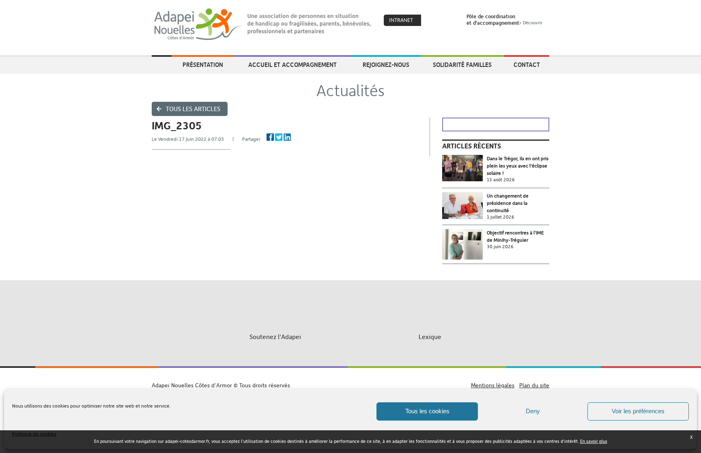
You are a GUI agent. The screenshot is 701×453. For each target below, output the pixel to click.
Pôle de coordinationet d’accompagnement (504, 19)
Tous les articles (193, 109)
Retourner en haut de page (350, 378)
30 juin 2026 (500, 246)
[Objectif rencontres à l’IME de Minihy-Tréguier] (464, 244)
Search (450, 21)
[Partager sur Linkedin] (287, 137)
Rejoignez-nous (386, 64)
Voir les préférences (638, 411)
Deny (533, 411)
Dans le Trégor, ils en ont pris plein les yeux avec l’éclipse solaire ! (517, 166)
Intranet (401, 20)
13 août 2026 (501, 179)
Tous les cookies (427, 411)
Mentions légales (492, 385)
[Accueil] (263, 24)
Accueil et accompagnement (292, 64)
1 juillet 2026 (500, 217)
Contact (527, 64)
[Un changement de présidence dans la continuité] (464, 205)
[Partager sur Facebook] (270, 137)
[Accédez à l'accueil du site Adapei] (162, 65)
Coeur (432, 21)
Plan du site (534, 385)
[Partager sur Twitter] (278, 137)
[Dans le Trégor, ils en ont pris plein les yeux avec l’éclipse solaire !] (464, 168)
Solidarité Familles (462, 64)
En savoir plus (593, 441)
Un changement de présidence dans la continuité (508, 203)
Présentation (203, 64)
